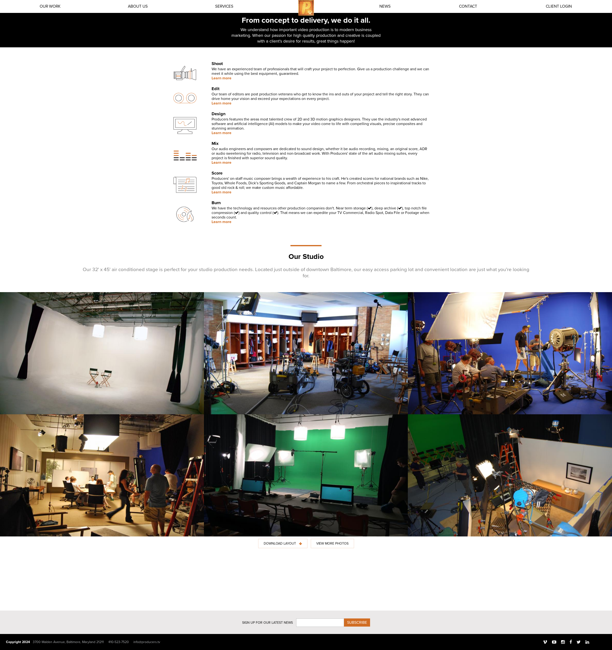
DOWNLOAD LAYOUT (280, 543)
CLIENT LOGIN (559, 6)
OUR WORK (50, 6)
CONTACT (468, 6)
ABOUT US (138, 6)
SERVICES (224, 6)
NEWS (385, 6)
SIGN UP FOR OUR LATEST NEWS (267, 623)
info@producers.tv (146, 642)
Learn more (221, 78)
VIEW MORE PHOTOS (332, 543)
